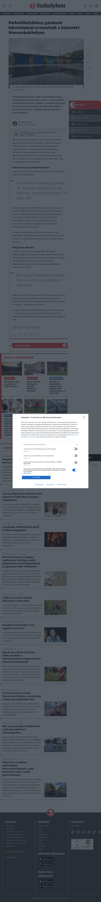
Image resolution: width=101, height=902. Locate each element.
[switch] (75, 449)
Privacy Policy (61, 484)
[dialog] (50, 451)
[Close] (85, 418)
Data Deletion (39, 484)
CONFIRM (36, 477)
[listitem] (50, 444)
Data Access (50, 484)
